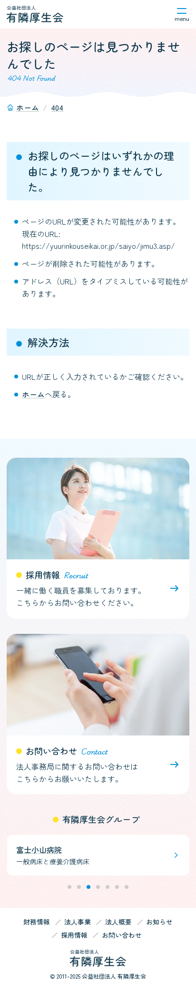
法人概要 (118, 921)
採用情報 (74, 935)
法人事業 (77, 921)
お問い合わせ (122, 935)
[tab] (69, 887)
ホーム (33, 394)
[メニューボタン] (181, 14)
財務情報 (36, 921)
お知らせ (159, 921)
